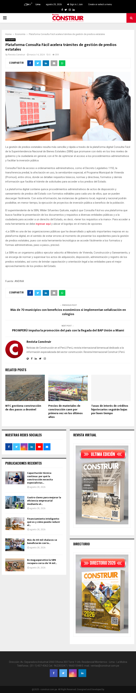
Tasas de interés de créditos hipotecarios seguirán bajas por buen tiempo (109, 409)
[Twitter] (63, 673)
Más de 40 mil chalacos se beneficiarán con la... (42, 541)
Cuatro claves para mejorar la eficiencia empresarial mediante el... (44, 500)
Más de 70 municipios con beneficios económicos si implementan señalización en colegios (68, 312)
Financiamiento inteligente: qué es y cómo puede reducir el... (43, 522)
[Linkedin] (82, 673)
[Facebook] (54, 673)
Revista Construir (16, 54)
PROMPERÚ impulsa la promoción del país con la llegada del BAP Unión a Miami (68, 330)
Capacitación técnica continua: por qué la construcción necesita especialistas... (40, 478)
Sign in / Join (76, 4)
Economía (10, 40)
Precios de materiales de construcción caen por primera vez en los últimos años (65, 411)
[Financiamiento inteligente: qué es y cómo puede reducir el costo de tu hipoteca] (14, 523)
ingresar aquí (43, 223)
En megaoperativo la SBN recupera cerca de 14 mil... (42, 561)
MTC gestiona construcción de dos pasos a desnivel (23, 407)
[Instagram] (73, 673)
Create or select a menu (100, 4)
